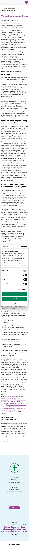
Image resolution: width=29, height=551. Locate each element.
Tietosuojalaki (4, 400)
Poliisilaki (23, 412)
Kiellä (14, 303)
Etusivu (3, 6)
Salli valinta (14, 298)
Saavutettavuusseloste (14, 544)
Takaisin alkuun (14, 548)
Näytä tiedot (22, 289)
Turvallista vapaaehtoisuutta (8, 8)
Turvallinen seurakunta (21, 6)
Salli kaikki (14, 294)
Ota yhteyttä (14, 507)
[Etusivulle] (6, 2)
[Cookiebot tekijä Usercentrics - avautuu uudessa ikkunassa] (21, 246)
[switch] (25, 275)
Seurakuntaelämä (10, 6)
